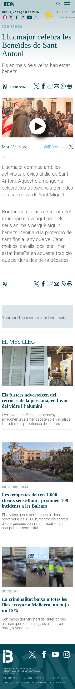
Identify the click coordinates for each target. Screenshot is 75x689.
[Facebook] (17, 17)
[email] (56, 86)
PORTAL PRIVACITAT (57, 683)
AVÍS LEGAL (41, 683)
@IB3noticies (56, 146)
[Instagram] (22, 17)
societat (10, 591)
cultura (12, 26)
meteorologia (15, 487)
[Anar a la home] (5, 17)
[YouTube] (29, 17)
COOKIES (7, 683)
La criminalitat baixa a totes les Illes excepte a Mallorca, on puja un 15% (35, 604)
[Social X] (11, 17)
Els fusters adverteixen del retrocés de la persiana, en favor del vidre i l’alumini (35, 400)
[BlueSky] (37, 17)
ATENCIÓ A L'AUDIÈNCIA (23, 683)
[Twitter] (36, 86)
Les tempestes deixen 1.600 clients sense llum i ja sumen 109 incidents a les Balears (35, 500)
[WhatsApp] (63, 86)
